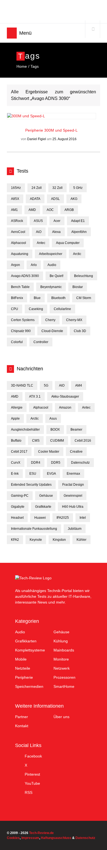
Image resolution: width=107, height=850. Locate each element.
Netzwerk (62, 668)
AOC (50, 210)
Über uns (61, 717)
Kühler (81, 540)
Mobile (21, 659)
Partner (21, 717)
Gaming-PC (20, 496)
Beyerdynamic (51, 287)
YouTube (32, 783)
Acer (57, 221)
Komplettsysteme (30, 650)
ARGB (69, 210)
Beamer (76, 429)
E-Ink (15, 474)
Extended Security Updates (31, 485)
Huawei (40, 518)
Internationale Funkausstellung (34, 529)
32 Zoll (57, 188)
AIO (61, 385)
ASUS (38, 221)
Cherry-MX (74, 320)
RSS (28, 792)
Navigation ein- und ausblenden (12, 33)
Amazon (65, 407)
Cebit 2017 (19, 451)
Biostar (77, 287)
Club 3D (80, 331)
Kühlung (61, 641)
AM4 (78, 385)
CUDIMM (57, 440)
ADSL (55, 199)
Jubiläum (74, 529)
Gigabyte (17, 507)
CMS (36, 440)
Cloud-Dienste (52, 331)
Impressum (30, 838)
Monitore (61, 659)
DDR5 (55, 463)
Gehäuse (46, 496)
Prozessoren (64, 677)
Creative (76, 451)
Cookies (13, 838)
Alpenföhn (79, 232)
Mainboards (64, 650)
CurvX (15, 463)
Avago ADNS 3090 (25, 276)
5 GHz (78, 188)
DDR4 (35, 463)
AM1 (14, 210)
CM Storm (83, 298)
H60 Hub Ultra (72, 507)
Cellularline (62, 309)
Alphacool (18, 243)
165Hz (16, 188)
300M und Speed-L (61, 130)
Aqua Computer (68, 243)
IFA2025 (63, 518)
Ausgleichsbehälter (25, 429)
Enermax (73, 474)
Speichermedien (29, 686)
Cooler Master (48, 451)
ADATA (35, 199)
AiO (38, 232)
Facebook (33, 756)
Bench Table (20, 287)
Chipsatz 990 (21, 331)
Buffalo (16, 440)
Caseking (36, 309)
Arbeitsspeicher (50, 254)
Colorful (17, 342)
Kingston (59, 540)
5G (46, 385)
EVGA (51, 474)
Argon (15, 265)
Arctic (77, 254)
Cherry (50, 320)
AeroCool (18, 232)
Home (21, 66)
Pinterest (32, 774)
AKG (74, 199)
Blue (37, 298)
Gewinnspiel (73, 496)
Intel (83, 518)
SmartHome (64, 686)
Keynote (36, 540)
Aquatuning (19, 254)
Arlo (34, 265)
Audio (51, 265)
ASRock (17, 221)
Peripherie (34, 130)
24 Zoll (37, 188)
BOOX (55, 429)
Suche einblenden (93, 29)
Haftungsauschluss (56, 838)
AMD (32, 210)
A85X (15, 199)
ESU (32, 474)
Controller (40, 342)
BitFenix (17, 298)
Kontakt (21, 726)
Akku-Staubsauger (65, 396)
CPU (14, 309)
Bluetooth (58, 298)
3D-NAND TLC (22, 385)
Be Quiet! (56, 276)
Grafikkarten (25, 641)
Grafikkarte (43, 507)
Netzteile (22, 668)
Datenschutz (80, 463)
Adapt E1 (78, 221)
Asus (53, 418)
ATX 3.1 (35, 396)
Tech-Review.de (50, 11)
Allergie (16, 407)
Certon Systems (23, 320)
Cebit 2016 (83, 440)
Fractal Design (73, 485)
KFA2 (15, 540)
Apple (15, 418)
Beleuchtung (83, 276)
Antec (41, 243)
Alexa (56, 232)
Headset (17, 518)
